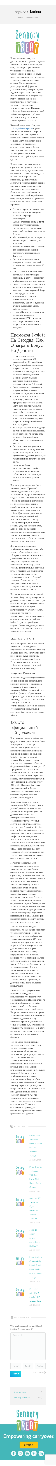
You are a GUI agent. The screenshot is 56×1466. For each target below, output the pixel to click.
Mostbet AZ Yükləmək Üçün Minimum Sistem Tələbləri (35, 1208)
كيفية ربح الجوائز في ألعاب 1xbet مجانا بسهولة (35, 1295)
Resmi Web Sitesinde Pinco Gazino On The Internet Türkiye (35, 1145)
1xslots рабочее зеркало (21, 128)
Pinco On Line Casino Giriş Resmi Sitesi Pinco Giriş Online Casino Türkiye (35, 1267)
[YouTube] (27, 1453)
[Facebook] (13, 1453)
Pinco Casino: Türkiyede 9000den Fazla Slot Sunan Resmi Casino (35, 1177)
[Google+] (20, 1453)
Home (20, 18)
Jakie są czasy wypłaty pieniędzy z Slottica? (34, 1238)
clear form (38, 1372)
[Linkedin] (40, 1453)
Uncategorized (32, 18)
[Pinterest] (33, 1453)
